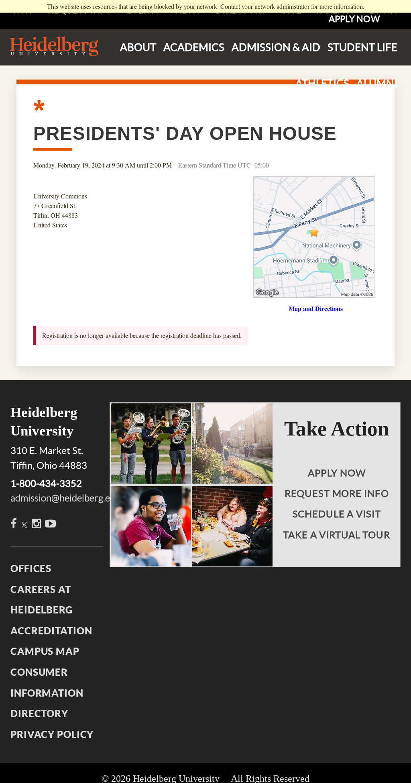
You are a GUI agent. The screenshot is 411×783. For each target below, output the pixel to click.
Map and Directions (316, 308)
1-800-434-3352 (46, 483)
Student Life (362, 47)
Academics (193, 47)
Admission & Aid (276, 47)
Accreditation (51, 630)
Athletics (322, 83)
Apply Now (354, 19)
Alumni (376, 83)
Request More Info (337, 493)
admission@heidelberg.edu (65, 498)
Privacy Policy (52, 734)
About (138, 47)
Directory (39, 713)
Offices (30, 568)
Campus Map (44, 651)
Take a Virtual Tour (336, 534)
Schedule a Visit (337, 514)
